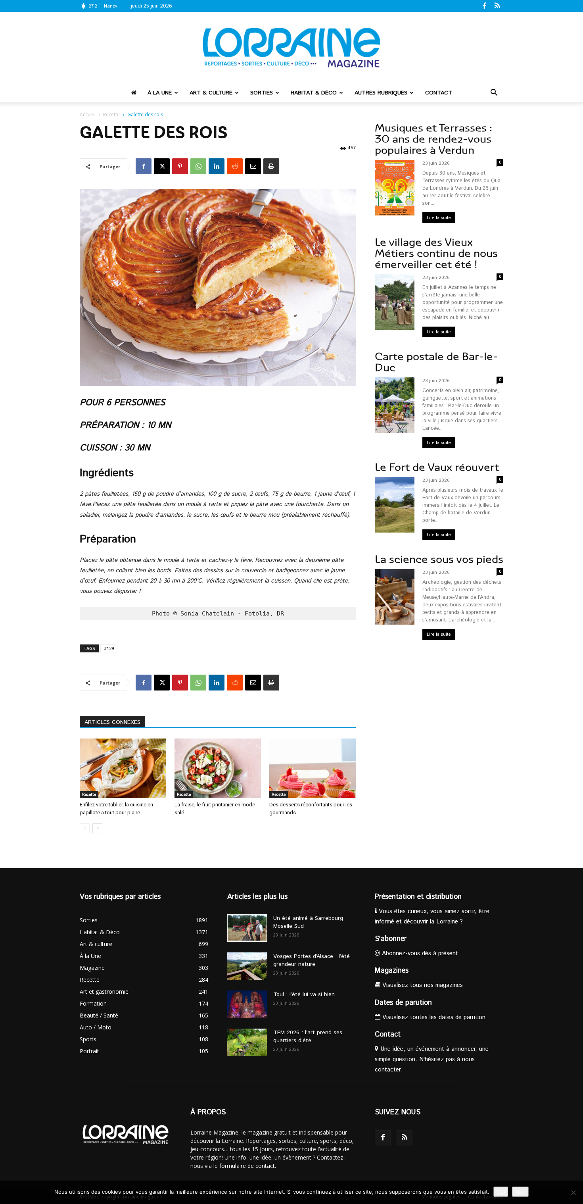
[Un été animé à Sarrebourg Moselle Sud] (247, 928)
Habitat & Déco (314, 93)
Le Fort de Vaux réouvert (437, 467)
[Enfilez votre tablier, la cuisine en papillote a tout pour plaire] (123, 768)
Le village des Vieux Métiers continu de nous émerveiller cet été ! (436, 253)
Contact (438, 93)
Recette (111, 114)
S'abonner (391, 939)
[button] (493, 93)
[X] (162, 166)
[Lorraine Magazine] (291, 47)
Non (520, 1192)
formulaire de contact (247, 1165)
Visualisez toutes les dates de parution (432, 1017)
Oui (501, 1192)
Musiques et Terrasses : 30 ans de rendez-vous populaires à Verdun (433, 139)
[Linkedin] (216, 166)
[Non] (573, 1192)
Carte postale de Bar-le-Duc (436, 362)
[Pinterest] (180, 166)
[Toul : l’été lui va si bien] (247, 1004)
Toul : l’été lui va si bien (304, 994)
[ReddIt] (235, 166)
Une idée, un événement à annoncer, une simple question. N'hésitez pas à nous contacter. (432, 1059)
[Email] (253, 166)
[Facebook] (484, 5)
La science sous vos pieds (439, 559)
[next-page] (97, 828)
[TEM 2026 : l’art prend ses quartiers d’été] (247, 1042)
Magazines (391, 971)
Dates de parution (403, 1003)
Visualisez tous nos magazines (421, 985)
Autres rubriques (381, 93)
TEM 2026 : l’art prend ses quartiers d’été (307, 1036)
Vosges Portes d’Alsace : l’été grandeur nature (311, 960)
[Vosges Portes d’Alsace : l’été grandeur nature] (247, 966)
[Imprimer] (271, 166)
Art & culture (211, 93)
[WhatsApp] (198, 166)
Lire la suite (439, 217)
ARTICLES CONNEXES (112, 722)
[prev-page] (85, 828)
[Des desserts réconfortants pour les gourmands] (312, 768)
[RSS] (497, 5)
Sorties (261, 93)
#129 (109, 648)
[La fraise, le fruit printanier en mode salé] (218, 768)
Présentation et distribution (418, 897)
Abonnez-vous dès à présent (419, 953)
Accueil (88, 114)
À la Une (160, 93)
